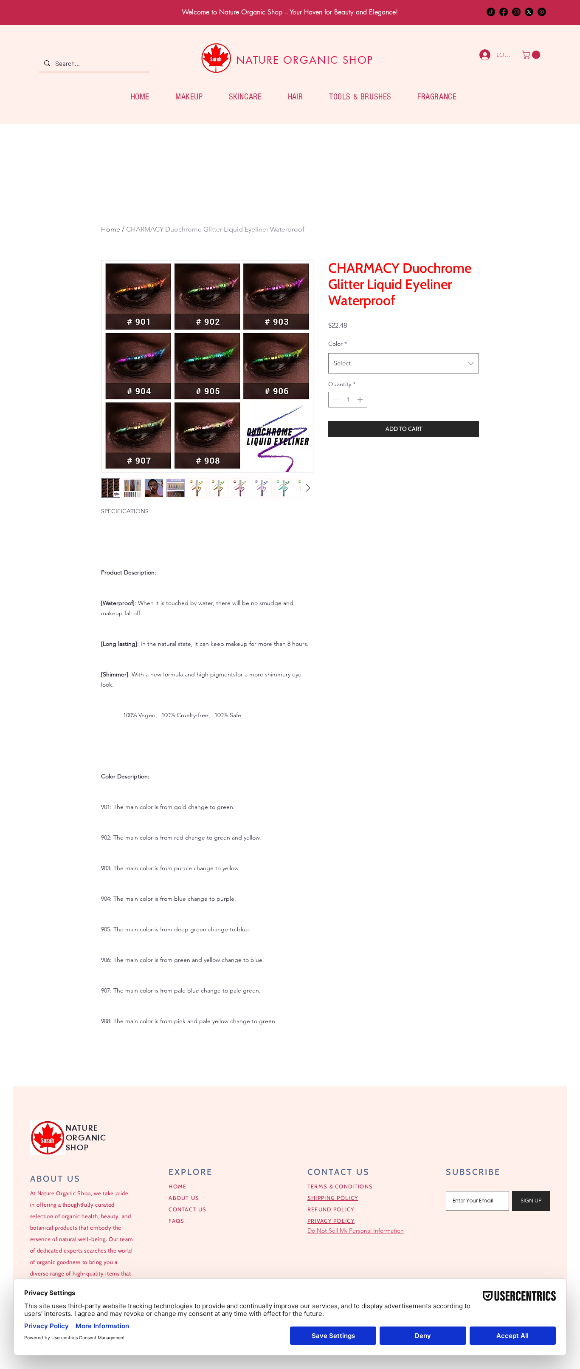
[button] (532, 55)
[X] (529, 12)
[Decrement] (334, 399)
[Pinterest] (542, 12)
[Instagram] (516, 12)
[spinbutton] (347, 399)
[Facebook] (503, 12)
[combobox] (403, 363)
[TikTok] (491, 12)
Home (110, 229)
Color (337, 344)
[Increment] (360, 399)
